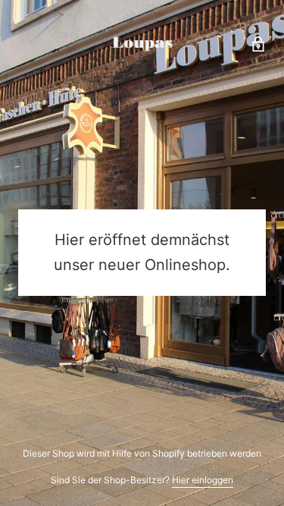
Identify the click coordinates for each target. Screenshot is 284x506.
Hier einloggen (202, 480)
